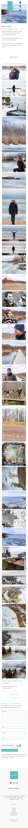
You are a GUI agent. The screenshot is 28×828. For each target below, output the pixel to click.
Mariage (14, 809)
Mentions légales (14, 819)
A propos (14, 808)
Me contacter (14, 815)
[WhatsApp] (20, 10)
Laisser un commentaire (7, 29)
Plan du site (14, 821)
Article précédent (14, 694)
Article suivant (14, 698)
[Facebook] (20, 3)
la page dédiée (12, 40)
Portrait (20, 43)
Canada (16, 29)
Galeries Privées (14, 813)
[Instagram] (20, 6)
